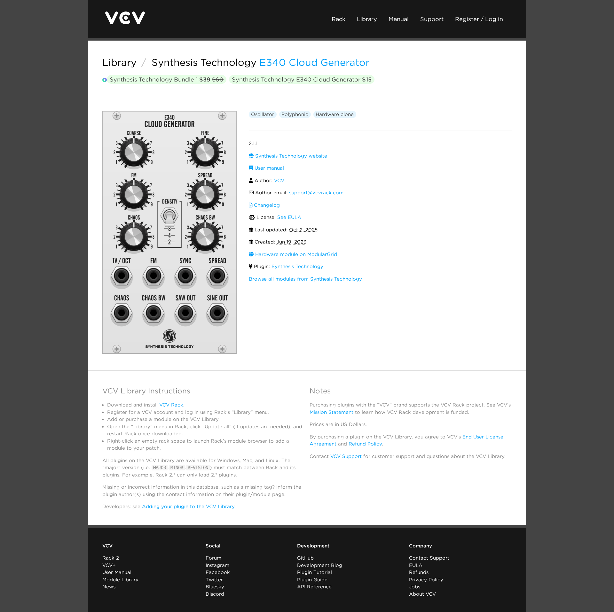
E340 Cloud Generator (314, 62)
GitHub (305, 558)
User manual (268, 168)
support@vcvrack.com (316, 193)
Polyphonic (294, 114)
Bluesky (215, 587)
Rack (338, 19)
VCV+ (108, 565)
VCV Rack (171, 405)
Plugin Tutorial (314, 572)
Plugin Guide (312, 580)
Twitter (214, 580)
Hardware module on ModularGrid (295, 254)
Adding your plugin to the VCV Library (188, 506)
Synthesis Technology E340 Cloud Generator (302, 79)
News (108, 587)
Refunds (419, 572)
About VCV (422, 594)
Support (432, 19)
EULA (415, 565)
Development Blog (319, 565)
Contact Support (429, 558)
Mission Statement (331, 412)
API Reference (314, 587)
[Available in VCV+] (104, 80)
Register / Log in (479, 19)
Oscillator (262, 114)
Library (367, 19)
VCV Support (346, 456)
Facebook (218, 572)
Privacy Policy (426, 580)
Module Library (120, 580)
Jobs (414, 587)
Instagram (217, 565)
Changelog (266, 205)
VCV (279, 180)
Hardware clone (335, 114)
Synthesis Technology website (290, 156)
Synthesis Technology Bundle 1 (167, 79)
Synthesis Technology (204, 62)
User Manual (116, 572)
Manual (399, 19)
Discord (215, 594)
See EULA (289, 217)
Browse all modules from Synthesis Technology (305, 279)
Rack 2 (110, 558)
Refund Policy (365, 444)
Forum (213, 558)
